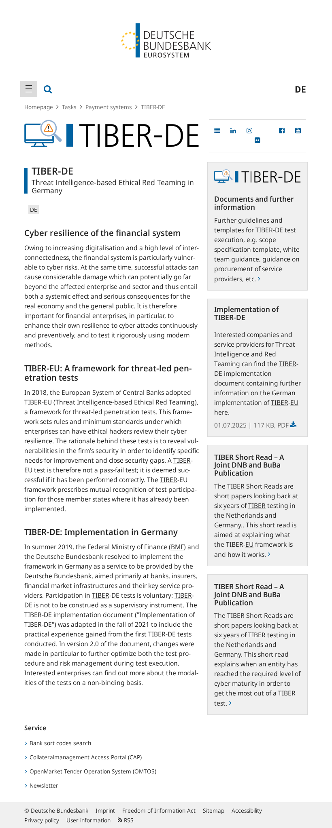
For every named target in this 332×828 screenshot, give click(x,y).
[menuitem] (28, 89)
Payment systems (108, 107)
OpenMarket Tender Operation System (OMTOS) (92, 771)
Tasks (69, 107)
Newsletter (43, 785)
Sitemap (213, 810)
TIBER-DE (153, 107)
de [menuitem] (300, 89)
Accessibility (247, 810)
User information (88, 820)
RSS (128, 820)
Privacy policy (41, 820)
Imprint (105, 810)
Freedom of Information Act (159, 810)
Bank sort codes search (59, 743)
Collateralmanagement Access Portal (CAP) (85, 757)
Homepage (38, 107)
